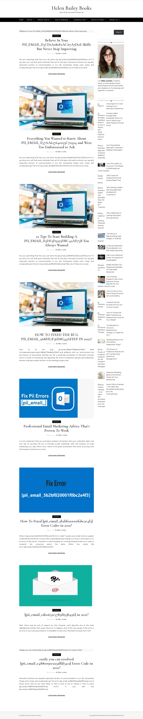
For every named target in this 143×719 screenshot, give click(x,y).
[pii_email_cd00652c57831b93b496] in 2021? (57, 614)
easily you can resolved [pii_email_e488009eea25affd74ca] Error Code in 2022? (56, 663)
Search (119, 32)
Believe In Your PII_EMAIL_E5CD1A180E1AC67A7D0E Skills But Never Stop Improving (56, 44)
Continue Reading (56, 74)
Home (21, 20)
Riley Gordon (62, 53)
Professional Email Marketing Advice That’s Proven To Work (57, 428)
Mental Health (43, 20)
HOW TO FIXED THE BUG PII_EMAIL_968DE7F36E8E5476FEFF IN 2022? (56, 336)
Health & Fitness (97, 20)
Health (29, 20)
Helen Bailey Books (72, 8)
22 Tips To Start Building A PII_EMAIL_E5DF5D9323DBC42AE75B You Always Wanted (56, 240)
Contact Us (113, 20)
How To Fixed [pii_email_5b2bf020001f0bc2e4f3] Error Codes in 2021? (56, 523)
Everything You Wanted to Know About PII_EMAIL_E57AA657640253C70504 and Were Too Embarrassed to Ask (56, 142)
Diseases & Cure (80, 20)
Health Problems (61, 20)
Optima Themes (36, 715)
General (56, 36)
